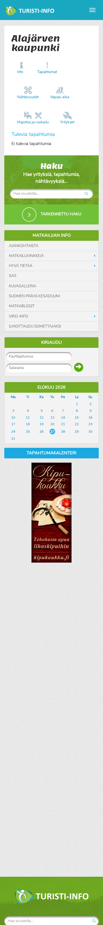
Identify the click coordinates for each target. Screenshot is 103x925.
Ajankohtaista (23, 246)
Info (20, 72)
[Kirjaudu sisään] (78, 367)
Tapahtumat (47, 72)
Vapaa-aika (59, 97)
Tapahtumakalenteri (51, 453)
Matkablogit (22, 306)
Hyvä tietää (20, 266)
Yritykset (67, 122)
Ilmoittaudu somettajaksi (35, 326)
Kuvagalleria (22, 286)
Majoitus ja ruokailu (33, 122)
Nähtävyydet (28, 97)
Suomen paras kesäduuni (34, 296)
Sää (12, 276)
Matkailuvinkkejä (26, 256)
